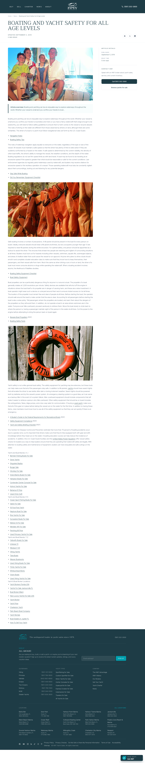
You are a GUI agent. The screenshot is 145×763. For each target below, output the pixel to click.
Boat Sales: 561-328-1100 (70, 724)
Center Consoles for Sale (64, 682)
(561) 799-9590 (67, 716)
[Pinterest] (41, 744)
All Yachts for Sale (62, 698)
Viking (21, 672)
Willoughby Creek (69, 730)
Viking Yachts (15, 552)
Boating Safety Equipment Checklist (23, 273)
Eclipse (21, 682)
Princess (22, 675)
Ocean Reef (45, 720)
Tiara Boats (14, 556)
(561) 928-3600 (46, 694)
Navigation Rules (16, 136)
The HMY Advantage (100, 672)
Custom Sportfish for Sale (64, 675)
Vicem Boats (14, 575)
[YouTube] (24, 744)
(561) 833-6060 (89, 724)
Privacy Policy (49, 742)
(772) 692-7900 (45, 734)
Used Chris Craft (16, 494)
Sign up (121, 658)
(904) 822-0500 (112, 716)
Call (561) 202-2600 (119, 81)
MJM (20, 691)
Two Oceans (23, 685)
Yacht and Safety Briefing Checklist (23, 425)
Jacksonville (111, 712)
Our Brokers (97, 679)
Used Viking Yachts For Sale (20, 578)
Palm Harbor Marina (92, 720)
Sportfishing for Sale (63, 672)
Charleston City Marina (93, 730)
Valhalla (21, 678)
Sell (19, 7)
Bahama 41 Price (16, 490)
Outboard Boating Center (72, 720)
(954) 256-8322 (23, 716)
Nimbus (21, 688)
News (39, 7)
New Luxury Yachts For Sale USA (22, 596)
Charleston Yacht (16, 607)
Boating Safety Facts (17, 321)
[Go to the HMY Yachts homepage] (72, 6)
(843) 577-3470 (90, 734)
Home (9, 16)
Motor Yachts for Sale (63, 679)
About (48, 7)
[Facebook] (19, 744)
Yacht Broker (15, 600)
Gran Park (44, 712)
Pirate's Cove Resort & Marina (115, 721)
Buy (11, 7)
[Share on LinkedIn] (135, 36)
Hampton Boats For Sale (19, 479)
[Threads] (38, 744)
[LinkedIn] (31, 744)
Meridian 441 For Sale (18, 527)
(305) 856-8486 (23, 724)
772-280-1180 (45, 716)
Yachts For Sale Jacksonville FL (21, 588)
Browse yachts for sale (119, 87)
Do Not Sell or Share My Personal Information (84, 742)
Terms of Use (105, 742)
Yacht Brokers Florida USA (19, 584)
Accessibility (116, 742)
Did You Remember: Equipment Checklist (25, 177)
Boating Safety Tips (17, 140)
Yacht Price (14, 603)
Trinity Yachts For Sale (18, 567)
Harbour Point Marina (70, 712)
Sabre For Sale (15, 504)
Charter (29, 7)
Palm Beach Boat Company (20, 611)
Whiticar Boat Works (17, 571)
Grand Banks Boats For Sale (20, 475)
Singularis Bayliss (16, 463)
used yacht (78, 403)
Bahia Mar (22, 712)
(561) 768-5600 (46, 675)
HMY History (97, 675)
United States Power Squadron (64, 439)
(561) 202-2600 (130, 7)
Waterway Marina (47, 730)
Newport (110, 730)
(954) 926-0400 (90, 716)
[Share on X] (130, 36)
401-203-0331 (111, 734)
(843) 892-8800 (46, 678)
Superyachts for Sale (63, 685)
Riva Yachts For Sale (17, 515)
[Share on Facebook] (125, 36)
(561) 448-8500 (46, 682)
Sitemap (47, 745)
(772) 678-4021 (111, 726)
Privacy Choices (61, 742)
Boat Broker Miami (16, 592)
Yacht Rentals (15, 615)
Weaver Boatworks (17, 559)
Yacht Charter (97, 685)
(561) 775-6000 (23, 734)
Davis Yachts (15, 460)
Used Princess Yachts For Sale (21, 534)
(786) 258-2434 (45, 724)
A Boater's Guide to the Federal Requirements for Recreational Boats (35, 417)
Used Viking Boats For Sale (20, 563)
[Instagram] (28, 744)
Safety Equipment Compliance (21, 421)
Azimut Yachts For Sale (18, 486)
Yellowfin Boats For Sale (19, 540)
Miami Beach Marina (26, 720)
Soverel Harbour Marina (27, 730)
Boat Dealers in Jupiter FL (19, 619)
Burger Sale (14, 467)
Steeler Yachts (24, 694)
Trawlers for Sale (61, 695)
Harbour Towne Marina (93, 712)
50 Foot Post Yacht (17, 508)
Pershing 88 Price (16, 530)
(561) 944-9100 (46, 691)
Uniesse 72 (14, 544)
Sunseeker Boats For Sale (19, 519)
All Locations (120, 708)
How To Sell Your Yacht (18, 623)
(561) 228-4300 (46, 685)
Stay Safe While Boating (18, 174)
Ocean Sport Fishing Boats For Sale (23, 500)
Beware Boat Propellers (18, 317)
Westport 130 (15, 548)
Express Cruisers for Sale (64, 689)
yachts (70, 388)
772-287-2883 (67, 734)
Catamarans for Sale (63, 692)
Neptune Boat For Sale (18, 511)
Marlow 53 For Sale (17, 523)
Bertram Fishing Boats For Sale (21, 456)
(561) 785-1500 (47, 688)
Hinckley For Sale (16, 471)
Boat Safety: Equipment (18, 277)
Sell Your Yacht (98, 682)
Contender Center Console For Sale (23, 483)
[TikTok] (34, 744)
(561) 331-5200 (47, 672)
